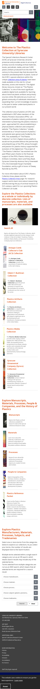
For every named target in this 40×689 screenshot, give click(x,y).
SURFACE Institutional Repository (11, 640)
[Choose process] (36, 587)
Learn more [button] (18, 680)
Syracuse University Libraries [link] (12, 615)
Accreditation (6, 660)
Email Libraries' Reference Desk (11, 631)
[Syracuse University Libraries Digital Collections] (20, 2)
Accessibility (5, 655)
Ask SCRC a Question (8, 629)
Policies (4, 650)
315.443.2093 (6, 620)
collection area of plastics (17, 79)
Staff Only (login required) (9, 669)
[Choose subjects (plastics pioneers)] (36, 593)
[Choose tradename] (36, 598)
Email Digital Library (8, 626)
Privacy (4, 653)
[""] (20, 216)
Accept (5, 686)
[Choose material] (36, 582)
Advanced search (8, 16)
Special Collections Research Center (12, 637)
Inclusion (4, 658)
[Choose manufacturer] (36, 577)
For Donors (5, 663)
